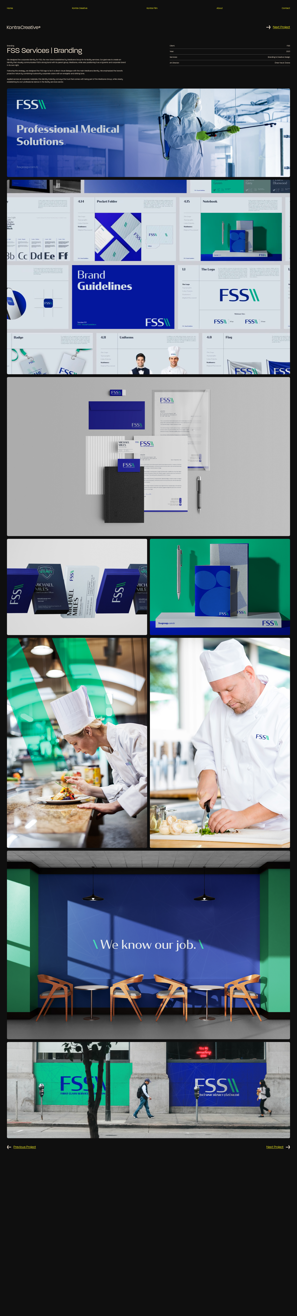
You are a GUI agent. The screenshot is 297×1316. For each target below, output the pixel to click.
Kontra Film (152, 8)
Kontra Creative (79, 8)
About (220, 8)
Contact (286, 8)
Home (10, 8)
